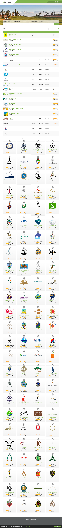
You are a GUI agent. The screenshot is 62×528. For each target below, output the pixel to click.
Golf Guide (34, 1)
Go (56, 24)
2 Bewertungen (55, 40)
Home (19, 1)
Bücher (25, 1)
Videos (29, 1)
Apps (22, 1)
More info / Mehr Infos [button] (26, 526)
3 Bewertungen (55, 124)
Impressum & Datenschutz (31, 521)
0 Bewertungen (55, 35)
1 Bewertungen (55, 45)
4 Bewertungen (55, 70)
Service (38, 1)
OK (57, 526)
